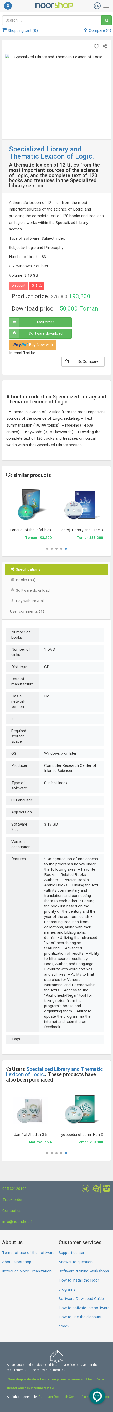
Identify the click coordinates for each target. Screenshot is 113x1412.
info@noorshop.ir (17, 1222)
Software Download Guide (81, 1299)
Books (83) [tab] (25, 580)
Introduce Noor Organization (27, 1271)
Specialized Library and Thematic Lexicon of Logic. (54, 1072)
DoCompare (88, 362)
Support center (71, 1253)
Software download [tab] (32, 590)
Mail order (45, 322)
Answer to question (76, 1262)
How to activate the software (84, 1308)
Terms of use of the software (28, 1253)
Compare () (99, 31)
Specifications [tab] (27, 569)
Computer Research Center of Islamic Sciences (73, 1397)
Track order (12, 1200)
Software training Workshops (84, 1271)
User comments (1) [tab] (27, 611)
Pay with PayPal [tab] (29, 601)
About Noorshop (16, 1262)
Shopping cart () (22, 31)
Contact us (12, 1211)
